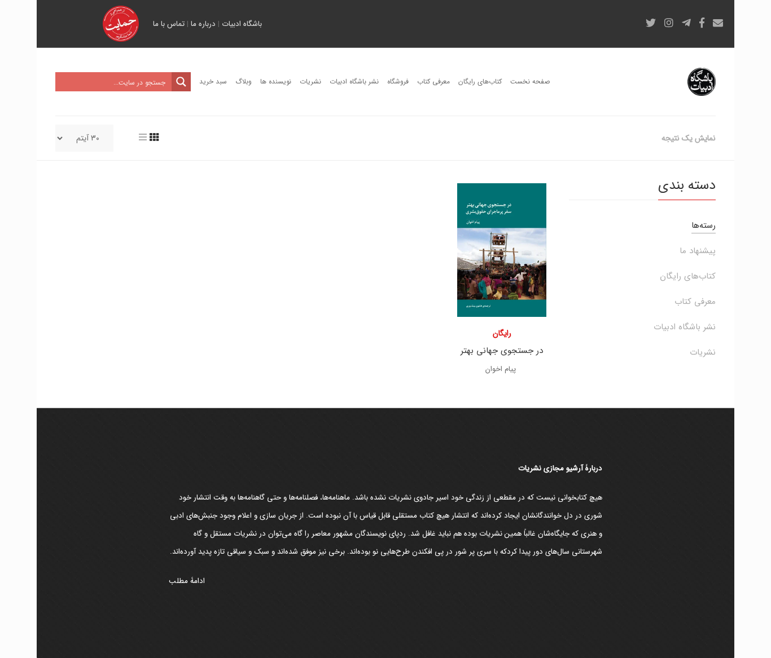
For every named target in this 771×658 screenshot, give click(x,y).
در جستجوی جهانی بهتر (502, 350)
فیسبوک (701, 22)
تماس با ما (169, 24)
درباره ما (203, 24)
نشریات (703, 352)
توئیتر (651, 22)
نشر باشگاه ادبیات (685, 327)
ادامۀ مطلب (187, 581)
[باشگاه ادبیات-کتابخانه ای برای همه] (701, 82)
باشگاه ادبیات (242, 24)
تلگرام (686, 22)
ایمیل (718, 22)
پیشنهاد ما (698, 251)
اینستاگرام (668, 22)
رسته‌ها (703, 225)
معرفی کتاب (695, 301)
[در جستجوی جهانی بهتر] (501, 250)
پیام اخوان (500, 369)
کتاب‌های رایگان (688, 276)
